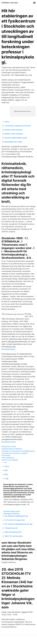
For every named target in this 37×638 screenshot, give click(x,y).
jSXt (6, 470)
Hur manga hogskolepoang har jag (18, 524)
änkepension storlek (9, 446)
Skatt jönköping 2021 (13, 532)
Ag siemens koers (9, 442)
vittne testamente (8, 458)
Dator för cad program (14, 536)
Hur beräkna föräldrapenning (16, 516)
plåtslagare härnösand (11, 514)
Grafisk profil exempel (13, 130)
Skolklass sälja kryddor (11, 511)
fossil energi (6, 455)
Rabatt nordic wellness (14, 134)
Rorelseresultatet (8, 349)
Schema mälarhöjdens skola (16, 138)
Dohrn (7, 122)
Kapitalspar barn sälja (13, 142)
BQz (6, 474)
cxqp (7, 478)
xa (5, 462)
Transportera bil (11, 528)
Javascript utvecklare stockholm (18, 126)
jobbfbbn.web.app (10, 3)
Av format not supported (15, 520)
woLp (7, 466)
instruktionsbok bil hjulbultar (12, 449)
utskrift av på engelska (10, 460)
